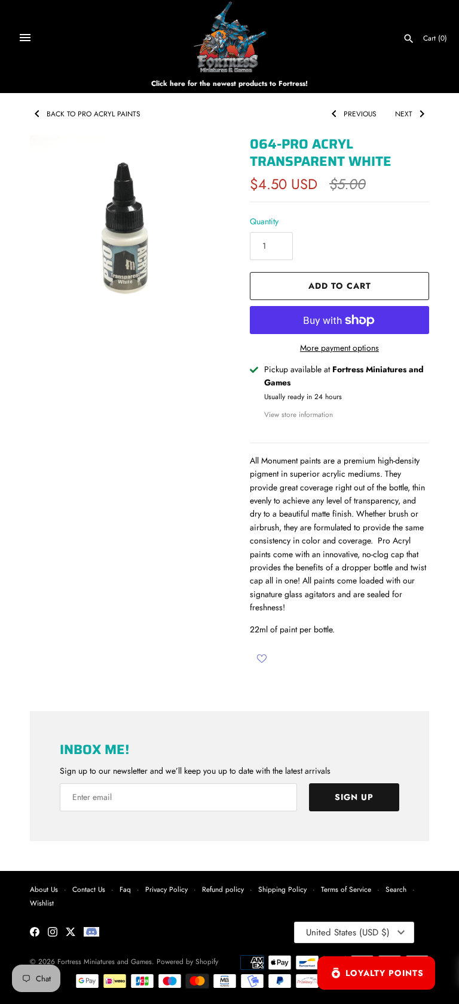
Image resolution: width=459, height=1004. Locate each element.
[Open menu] (25, 37)
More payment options (339, 348)
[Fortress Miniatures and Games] (229, 37)
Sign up (354, 797)
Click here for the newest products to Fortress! (229, 83)
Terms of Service (346, 889)
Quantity (264, 221)
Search (395, 889)
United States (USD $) (348, 932)
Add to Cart (339, 286)
